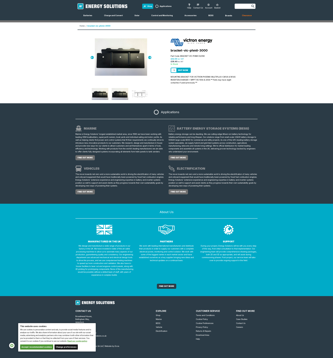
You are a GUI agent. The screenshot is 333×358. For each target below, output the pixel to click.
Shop (158, 315)
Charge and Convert (114, 17)
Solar (138, 17)
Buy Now (183, 70)
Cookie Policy (202, 319)
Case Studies (241, 319)
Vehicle (159, 327)
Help (198, 339)
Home (82, 26)
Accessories (191, 17)
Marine (159, 319)
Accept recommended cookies (36, 347)
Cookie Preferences (204, 323)
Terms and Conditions (205, 315)
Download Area (202, 335)
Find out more (85, 157)
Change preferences (66, 347)
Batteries (88, 17)
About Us (240, 315)
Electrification (161, 331)
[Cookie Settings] (12, 345)
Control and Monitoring (163, 17)
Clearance (247, 15)
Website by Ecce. (112, 346)
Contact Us (240, 323)
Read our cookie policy (77, 341)
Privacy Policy (202, 327)
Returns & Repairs (203, 331)
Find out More (166, 286)
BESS (212, 17)
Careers (239, 327)
